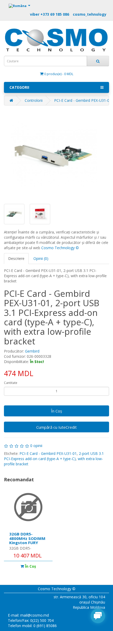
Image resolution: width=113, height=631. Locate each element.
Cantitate (10, 383)
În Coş (56, 411)
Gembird (32, 351)
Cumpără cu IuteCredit (56, 427)
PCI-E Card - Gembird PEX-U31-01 (48, 453)
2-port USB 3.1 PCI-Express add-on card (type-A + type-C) (54, 456)
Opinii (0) (40, 258)
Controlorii (34, 100)
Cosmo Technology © (60, 247)
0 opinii (36, 445)
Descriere (16, 258)
